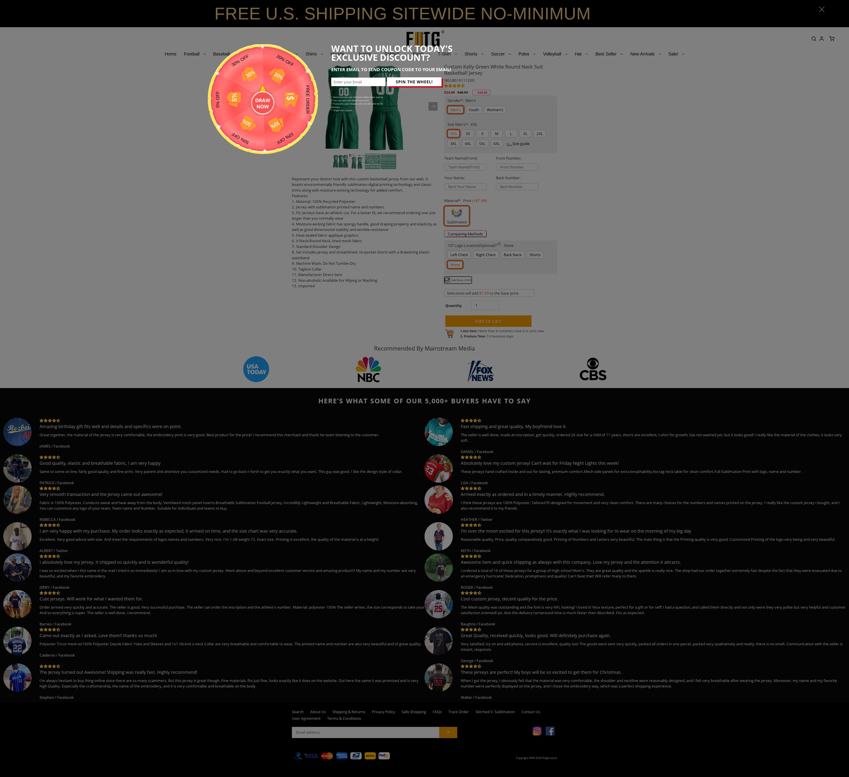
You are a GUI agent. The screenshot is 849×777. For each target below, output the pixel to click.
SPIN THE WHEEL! (414, 81)
